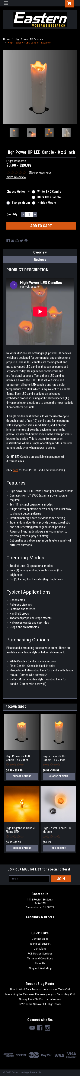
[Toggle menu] (6, 6)
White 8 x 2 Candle (49, 191)
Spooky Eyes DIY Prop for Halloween (40, 999)
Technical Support (40, 943)
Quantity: (12, 214)
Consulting (40, 948)
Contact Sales (40, 938)
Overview (40, 252)
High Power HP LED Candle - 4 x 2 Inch (18, 758)
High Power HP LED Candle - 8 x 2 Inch (29, 42)
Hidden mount (47, 202)
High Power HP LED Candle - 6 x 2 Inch (55, 758)
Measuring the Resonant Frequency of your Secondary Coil (40, 994)
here (15, 470)
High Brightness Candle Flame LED (20, 830)
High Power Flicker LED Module (57, 830)
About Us (40, 963)
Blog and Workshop (40, 968)
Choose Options (22, 776)
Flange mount (21, 202)
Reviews (40, 260)
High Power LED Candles (29, 39)
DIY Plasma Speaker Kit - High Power (40, 1004)
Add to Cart (59, 848)
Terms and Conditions (40, 958)
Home (6, 39)
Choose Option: (18, 191)
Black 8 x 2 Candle (49, 197)
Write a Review (16, 177)
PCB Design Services (40, 953)
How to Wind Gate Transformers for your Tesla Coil (40, 989)
